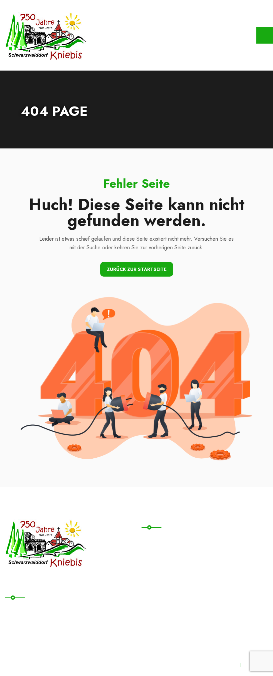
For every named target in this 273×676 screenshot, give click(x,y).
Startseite (158, 539)
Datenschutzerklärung (37, 609)
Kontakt (155, 552)
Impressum (23, 622)
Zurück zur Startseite (136, 269)
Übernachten (162, 566)
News (153, 579)
